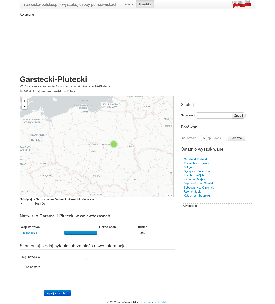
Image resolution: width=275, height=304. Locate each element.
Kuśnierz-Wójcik (194, 175)
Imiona (128, 4)
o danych (150, 302)
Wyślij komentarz (57, 293)
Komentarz (33, 267)
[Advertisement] (137, 44)
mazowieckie (29, 233)
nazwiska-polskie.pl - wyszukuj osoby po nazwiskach (70, 4)
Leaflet (169, 195)
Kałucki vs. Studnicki (197, 195)
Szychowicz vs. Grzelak (199, 183)
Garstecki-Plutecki (195, 159)
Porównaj (236, 138)
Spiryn (188, 167)
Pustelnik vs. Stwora (196, 163)
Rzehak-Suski (192, 191)
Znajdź (238, 115)
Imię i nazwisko (30, 257)
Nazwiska (145, 4)
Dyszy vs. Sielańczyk (197, 171)
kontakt (163, 302)
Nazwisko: (187, 115)
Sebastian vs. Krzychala (199, 187)
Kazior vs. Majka (194, 179)
